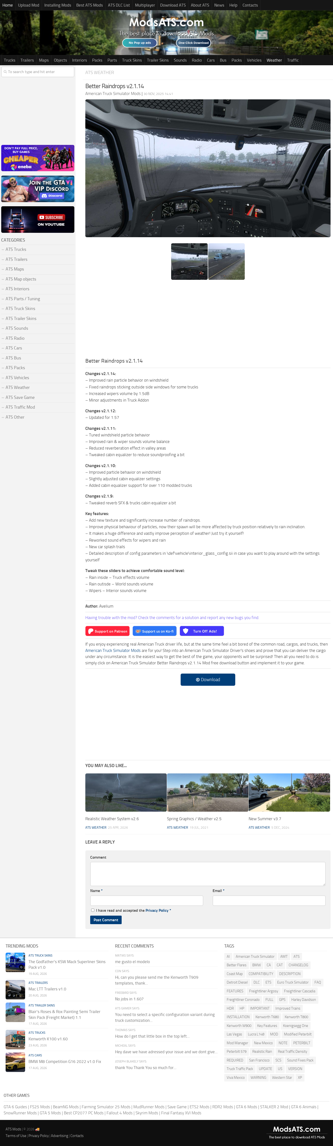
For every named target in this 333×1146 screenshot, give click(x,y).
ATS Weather (99, 72)
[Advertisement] (208, 320)
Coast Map (235, 974)
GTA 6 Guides (15, 1106)
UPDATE (265, 1069)
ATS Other (15, 417)
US (280, 1069)
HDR (230, 1008)
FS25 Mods (40, 1106)
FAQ (317, 982)
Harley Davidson (303, 999)
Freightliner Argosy (263, 991)
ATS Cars (14, 348)
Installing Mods (57, 5)
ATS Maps (15, 269)
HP (242, 1008)
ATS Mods (13, 1129)
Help (233, 5)
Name (96, 890)
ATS (297, 956)
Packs (97, 60)
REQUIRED (235, 1060)
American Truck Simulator (255, 956)
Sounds (180, 60)
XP (300, 1077)
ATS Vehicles (17, 377)
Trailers (27, 60)
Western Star (282, 1077)
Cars (211, 60)
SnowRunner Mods (20, 1112)
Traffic (293, 60)
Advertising (59, 1136)
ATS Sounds (17, 328)
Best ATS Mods (89, 5)
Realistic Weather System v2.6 (112, 818)
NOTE (283, 1043)
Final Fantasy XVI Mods (181, 1112)
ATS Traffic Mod (20, 407)
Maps (44, 60)
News (219, 5)
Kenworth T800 (296, 1017)
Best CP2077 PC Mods (84, 1112)
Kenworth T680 (267, 1017)
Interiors (79, 60)
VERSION (295, 1069)
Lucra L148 (256, 1034)
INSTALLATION (238, 1017)
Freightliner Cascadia (299, 991)
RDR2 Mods (222, 1106)
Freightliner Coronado (243, 999)
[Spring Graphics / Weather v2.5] (207, 792)
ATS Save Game (20, 397)
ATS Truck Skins (20, 308)
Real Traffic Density (292, 1051)
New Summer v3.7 (265, 818)
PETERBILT (301, 1043)
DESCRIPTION (290, 974)
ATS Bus (13, 358)
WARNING (258, 1077)
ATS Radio (15, 338)
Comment (98, 857)
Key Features (267, 1026)
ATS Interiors (17, 288)
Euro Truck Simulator (293, 982)
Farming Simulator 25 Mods (106, 1106)
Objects (60, 60)
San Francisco (259, 1060)
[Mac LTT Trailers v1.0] (15, 989)
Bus (223, 60)
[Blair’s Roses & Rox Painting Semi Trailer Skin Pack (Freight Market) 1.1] (15, 1012)
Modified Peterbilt (298, 1034)
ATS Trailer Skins (21, 318)
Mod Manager (237, 1043)
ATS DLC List (119, 5)
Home (7, 5)
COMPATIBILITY (261, 974)
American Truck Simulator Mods (113, 650)
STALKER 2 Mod (274, 1106)
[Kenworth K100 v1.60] (15, 1039)
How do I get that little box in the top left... (152, 1036)
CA (269, 965)
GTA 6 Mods (246, 1106)
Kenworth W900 (239, 1026)
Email (219, 890)
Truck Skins (132, 60)
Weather (274, 60)
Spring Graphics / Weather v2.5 (194, 818)
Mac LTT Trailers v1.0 (47, 988)
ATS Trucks (16, 249)
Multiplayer (145, 5)
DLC (257, 982)
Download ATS (173, 5)
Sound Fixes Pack (300, 1060)
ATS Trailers (16, 259)
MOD (274, 1034)
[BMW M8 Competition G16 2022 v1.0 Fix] (15, 1062)
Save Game (177, 1106)
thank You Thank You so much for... (145, 1067)
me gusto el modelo (132, 961)
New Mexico (263, 1043)
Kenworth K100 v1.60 (48, 1038)
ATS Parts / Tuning (23, 298)
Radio (197, 60)
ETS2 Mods (199, 1106)
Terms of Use (16, 1136)
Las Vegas (234, 1034)
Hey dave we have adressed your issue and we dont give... (166, 1051)
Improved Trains (287, 1008)
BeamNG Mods (66, 1106)
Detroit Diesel (237, 982)
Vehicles (254, 60)
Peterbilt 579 (236, 1051)
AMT (284, 956)
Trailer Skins (158, 60)
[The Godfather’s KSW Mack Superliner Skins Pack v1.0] (15, 962)
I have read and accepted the (133, 910)
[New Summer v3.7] (289, 792)
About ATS (200, 5)
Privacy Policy (157, 910)
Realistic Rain (262, 1051)
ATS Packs (15, 367)
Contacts (250, 5)
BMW (256, 965)
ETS (268, 982)
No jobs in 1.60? (129, 998)
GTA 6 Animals (303, 1106)
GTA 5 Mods (50, 1112)
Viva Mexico (236, 1077)
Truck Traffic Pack (240, 1069)
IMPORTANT (260, 1008)
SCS (278, 1060)
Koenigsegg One (295, 1026)
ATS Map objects (21, 279)
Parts (112, 60)
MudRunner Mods (149, 1106)
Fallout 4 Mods (120, 1112)
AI (228, 956)
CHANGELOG (298, 965)
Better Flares (236, 965)
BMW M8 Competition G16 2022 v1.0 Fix (65, 1061)
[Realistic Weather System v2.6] (126, 792)
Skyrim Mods (147, 1112)
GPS (282, 999)
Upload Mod (28, 5)
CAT (280, 965)
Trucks (9, 60)
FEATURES (235, 991)
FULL (269, 999)
